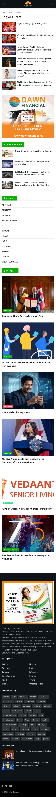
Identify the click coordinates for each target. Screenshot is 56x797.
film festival (8, 720)
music (14, 729)
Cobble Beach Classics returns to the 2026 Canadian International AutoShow (32, 173)
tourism (41, 734)
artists (6, 697)
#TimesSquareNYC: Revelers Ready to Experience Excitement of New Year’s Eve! (32, 183)
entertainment (9, 715)
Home (4, 12)
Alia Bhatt (17, 12)
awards (33, 697)
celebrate (30, 701)
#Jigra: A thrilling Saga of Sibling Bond (32, 23)
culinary (26, 706)
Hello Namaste (13, 792)
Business (6, 210)
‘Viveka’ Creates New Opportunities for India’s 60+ (27, 508)
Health (5, 236)
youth (45, 739)
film (41, 715)
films (19, 720)
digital (28, 711)
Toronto (31, 734)
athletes (22, 697)
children (41, 701)
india (32, 725)
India (4, 241)
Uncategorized (10, 261)
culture (47, 706)
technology (8, 734)
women (15, 739)
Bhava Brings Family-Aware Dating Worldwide (34, 151)
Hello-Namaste (9, 725)
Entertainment (10, 220)
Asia (14, 697)
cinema (6, 706)
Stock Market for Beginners (16, 412)
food (27, 720)
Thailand (20, 734)
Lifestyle (6, 246)
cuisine (16, 706)
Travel (5, 256)
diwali (37, 711)
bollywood (7, 701)
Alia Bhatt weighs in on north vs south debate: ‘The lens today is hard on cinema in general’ (34, 73)
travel (5, 739)
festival (32, 715)
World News (27, 739)
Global (5, 230)
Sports (5, 251)
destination (17, 711)
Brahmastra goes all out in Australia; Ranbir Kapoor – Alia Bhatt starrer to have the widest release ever (34, 61)
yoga (38, 739)
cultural (37, 706)
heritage (23, 725)
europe (23, 715)
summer (45, 729)
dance (6, 711)
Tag (10, 12)
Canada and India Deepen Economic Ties (22, 316)
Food (4, 225)
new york (25, 729)
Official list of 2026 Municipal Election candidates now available (32, 763)
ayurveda (44, 697)
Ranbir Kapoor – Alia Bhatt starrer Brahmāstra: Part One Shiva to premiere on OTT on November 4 (34, 50)
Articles (6, 205)
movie (6, 729)
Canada (6, 215)
